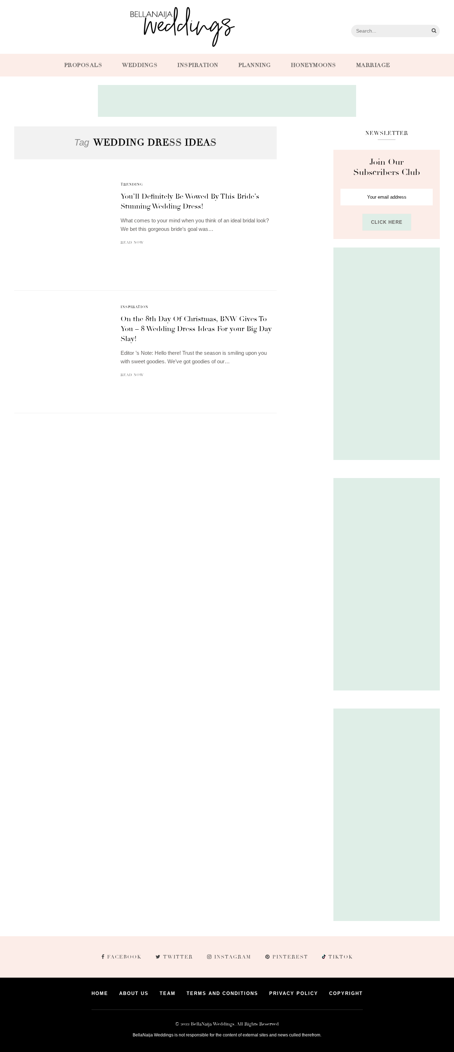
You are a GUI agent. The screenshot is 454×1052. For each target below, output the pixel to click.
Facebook (124, 957)
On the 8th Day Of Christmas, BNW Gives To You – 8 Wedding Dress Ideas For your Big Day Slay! (196, 328)
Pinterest (290, 957)
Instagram (232, 957)
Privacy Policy (293, 993)
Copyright (346, 993)
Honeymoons (313, 65)
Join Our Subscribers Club (386, 167)
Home (100, 993)
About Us (134, 993)
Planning (254, 65)
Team (168, 993)
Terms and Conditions (222, 993)
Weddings (139, 65)
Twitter (178, 957)
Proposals (83, 65)
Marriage (373, 65)
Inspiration (197, 65)
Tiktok (340, 957)
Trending (132, 184)
